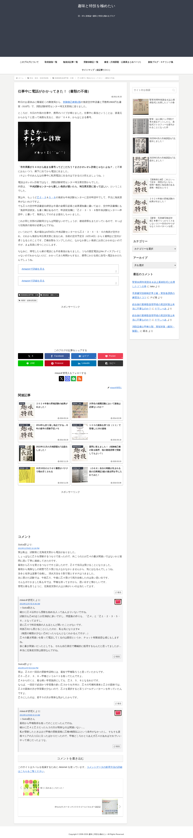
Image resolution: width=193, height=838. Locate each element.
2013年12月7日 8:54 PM (28, 668)
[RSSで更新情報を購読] (79, 378)
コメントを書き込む (70, 758)
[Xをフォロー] (61, 378)
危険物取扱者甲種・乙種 (29, 295)
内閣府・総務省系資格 (28, 300)
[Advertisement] (96, 38)
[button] (110, 363)
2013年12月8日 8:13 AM (30, 715)
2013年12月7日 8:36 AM (30, 604)
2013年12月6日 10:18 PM (28, 548)
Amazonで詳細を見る (33, 269)
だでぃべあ (161, 308)
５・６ (52, 197)
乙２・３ (41, 197)
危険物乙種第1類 (72, 102)
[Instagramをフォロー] (67, 378)
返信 (119, 592)
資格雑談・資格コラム (50, 295)
